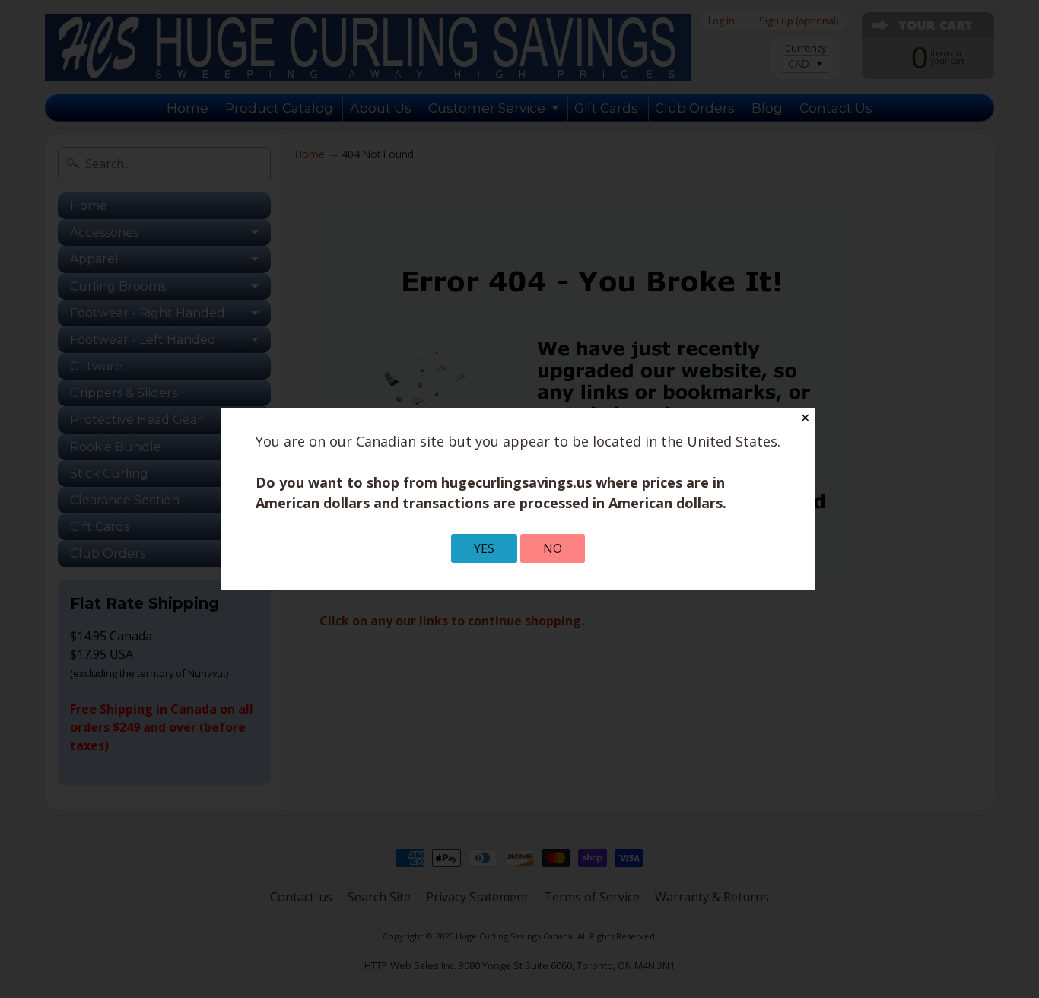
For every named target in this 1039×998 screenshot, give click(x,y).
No (552, 548)
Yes (484, 548)
